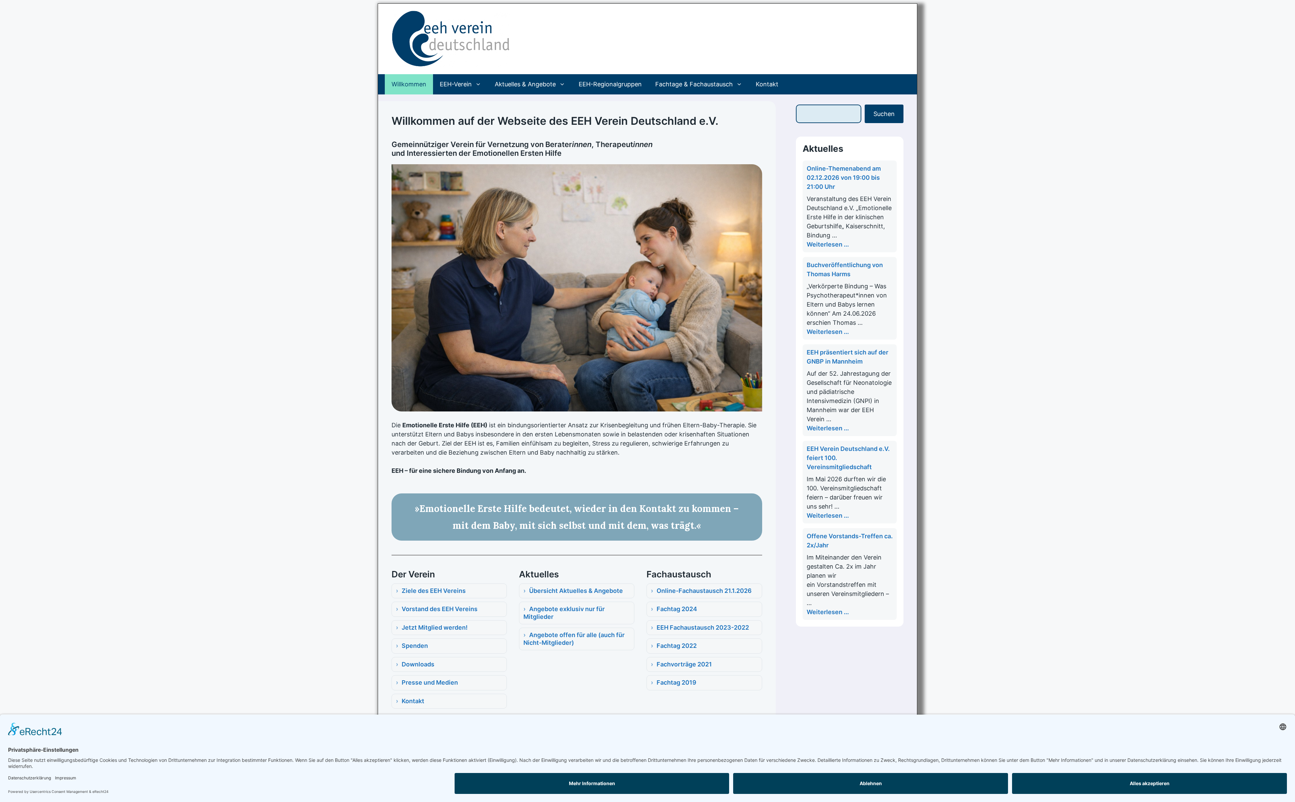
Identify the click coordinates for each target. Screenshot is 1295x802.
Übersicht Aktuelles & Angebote (576, 590)
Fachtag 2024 (677, 608)
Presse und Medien (430, 682)
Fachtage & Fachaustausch (694, 84)
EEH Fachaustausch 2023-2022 (703, 627)
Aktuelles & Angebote (525, 84)
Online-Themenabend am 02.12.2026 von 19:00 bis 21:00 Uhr (844, 177)
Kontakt (767, 84)
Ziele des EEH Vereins (434, 590)
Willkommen (409, 84)
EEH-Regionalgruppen (610, 84)
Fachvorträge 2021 (684, 664)
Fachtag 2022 (677, 645)
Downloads (418, 664)
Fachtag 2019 (676, 682)
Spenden (415, 645)
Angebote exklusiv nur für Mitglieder (564, 612)
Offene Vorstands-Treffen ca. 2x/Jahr (850, 541)
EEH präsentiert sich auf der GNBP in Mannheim (847, 357)
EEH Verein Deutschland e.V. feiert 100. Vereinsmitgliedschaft (848, 457)
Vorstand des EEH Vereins (440, 608)
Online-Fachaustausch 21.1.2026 (704, 590)
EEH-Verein (456, 84)
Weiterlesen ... (828, 244)
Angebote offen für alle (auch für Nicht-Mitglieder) (574, 638)
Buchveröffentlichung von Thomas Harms (845, 269)
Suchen (884, 113)
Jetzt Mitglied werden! (435, 627)
